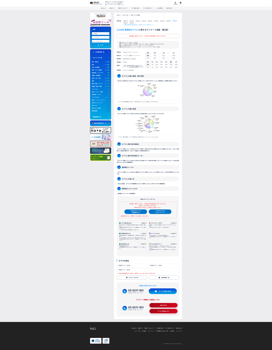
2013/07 (156, 21)
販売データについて (123, 8)
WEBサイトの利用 (96, 108)
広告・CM (94, 105)
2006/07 (125, 22)
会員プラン (112, 8)
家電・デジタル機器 (135, 15)
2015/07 (150, 21)
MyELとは (103, 8)
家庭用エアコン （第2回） (156, 265)
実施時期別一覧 (97, 117)
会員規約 (172, 331)
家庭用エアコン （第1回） (125, 269)
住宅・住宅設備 (95, 67)
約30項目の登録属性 (134, 67)
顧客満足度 (94, 111)
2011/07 (162, 21)
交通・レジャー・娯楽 (97, 92)
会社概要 (144, 331)
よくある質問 (159, 8)
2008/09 (175, 21)
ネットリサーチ (151, 331)
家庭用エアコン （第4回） (125, 265)
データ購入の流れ (135, 8)
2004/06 (131, 22)
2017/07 (144, 21)
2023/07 (131, 21)
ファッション (95, 89)
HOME (118, 15)
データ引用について (147, 8)
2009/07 (168, 21)
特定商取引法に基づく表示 (162, 331)
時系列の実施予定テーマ (100, 123)
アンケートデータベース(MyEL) (96, 3)
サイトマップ (179, 331)
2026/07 (125, 21)
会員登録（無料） (133, 36)
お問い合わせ (169, 8)
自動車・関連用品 (96, 75)
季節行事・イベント (97, 94)
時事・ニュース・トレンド (98, 100)
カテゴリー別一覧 (97, 57)
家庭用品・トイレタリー (98, 72)
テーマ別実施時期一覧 (98, 52)
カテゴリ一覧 (125, 15)
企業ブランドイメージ (97, 102)
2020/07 (138, 21)
